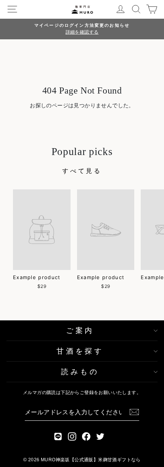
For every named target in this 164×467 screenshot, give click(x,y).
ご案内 (80, 330)
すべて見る (82, 171)
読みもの (80, 372)
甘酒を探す (80, 351)
